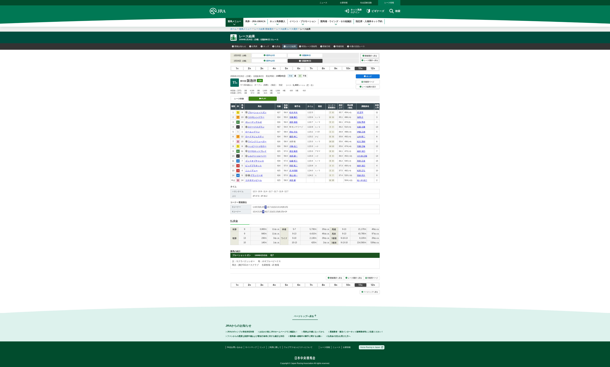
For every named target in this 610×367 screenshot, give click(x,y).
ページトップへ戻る (371, 292)
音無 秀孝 (361, 122)
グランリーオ (256, 175)
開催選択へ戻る (371, 56)
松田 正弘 (361, 171)
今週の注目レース (357, 46)
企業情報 (344, 3)
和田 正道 (361, 161)
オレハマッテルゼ (253, 122)
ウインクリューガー (257, 141)
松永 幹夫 (293, 112)
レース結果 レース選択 (287, 29)
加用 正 (360, 117)
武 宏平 (360, 112)
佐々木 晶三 (362, 180)
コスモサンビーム (253, 180)
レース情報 (389, 3)
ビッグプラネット (253, 165)
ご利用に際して (274, 347)
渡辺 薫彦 (293, 151)
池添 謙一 (293, 156)
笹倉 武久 (361, 175)
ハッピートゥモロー (257, 146)
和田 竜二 (293, 166)
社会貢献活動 (366, 3)
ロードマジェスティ (254, 136)
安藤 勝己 (293, 117)
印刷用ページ (369, 82)
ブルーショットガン (257, 112)
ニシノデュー (251, 170)
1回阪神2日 (306, 61)
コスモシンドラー (256, 117)
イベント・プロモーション (302, 21)
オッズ (266, 46)
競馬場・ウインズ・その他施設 (336, 21)
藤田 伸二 (293, 137)
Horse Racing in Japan (370, 347)
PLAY (264, 98)
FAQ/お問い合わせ (235, 347)
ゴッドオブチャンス (254, 161)
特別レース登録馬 (309, 46)
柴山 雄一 (293, 175)
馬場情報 (340, 46)
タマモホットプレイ (257, 151)
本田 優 (292, 180)
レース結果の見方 (369, 87)
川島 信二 (293, 146)
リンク (262, 347)
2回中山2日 (270, 61)
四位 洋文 (293, 132)
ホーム (233, 29)
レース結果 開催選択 (264, 29)
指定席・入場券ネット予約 (369, 21)
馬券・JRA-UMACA (255, 21)
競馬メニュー (234, 21)
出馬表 (254, 46)
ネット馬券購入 (277, 21)
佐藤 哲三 (293, 161)
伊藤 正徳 (361, 132)
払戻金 (277, 46)
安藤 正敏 (361, 146)
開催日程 (326, 46)
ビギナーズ (378, 11)
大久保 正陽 (362, 156)
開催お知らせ (240, 46)
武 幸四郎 (293, 171)
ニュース (323, 3)
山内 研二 (361, 137)
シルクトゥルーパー (257, 156)
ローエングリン (252, 132)
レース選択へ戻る (371, 60)
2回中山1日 (270, 55)
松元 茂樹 (361, 141)
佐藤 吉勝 (361, 127)
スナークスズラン (256, 127)
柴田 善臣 (293, 122)
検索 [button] (397, 11)
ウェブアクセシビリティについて (298, 347)
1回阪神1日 (306, 55)
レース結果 (291, 46)
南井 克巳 (361, 151)
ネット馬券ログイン (356, 11)
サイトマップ (251, 347)
